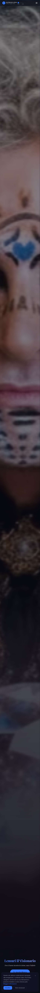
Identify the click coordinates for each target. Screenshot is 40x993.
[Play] (3, 2)
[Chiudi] (35, 975)
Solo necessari (20, 988)
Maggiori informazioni (10, 984)
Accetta (7, 988)
